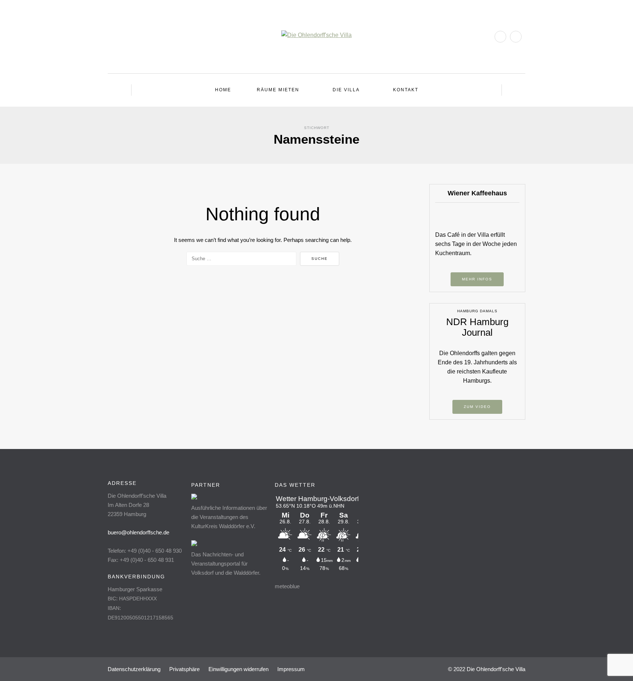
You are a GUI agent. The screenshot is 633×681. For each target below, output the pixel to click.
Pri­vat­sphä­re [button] (184, 669)
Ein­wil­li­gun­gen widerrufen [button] (238, 669)
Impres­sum (291, 669)
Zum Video (477, 407)
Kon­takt (405, 89)
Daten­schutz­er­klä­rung (134, 669)
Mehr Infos (477, 279)
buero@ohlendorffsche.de (138, 532)
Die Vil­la (346, 89)
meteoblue (287, 586)
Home (223, 89)
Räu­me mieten (278, 89)
